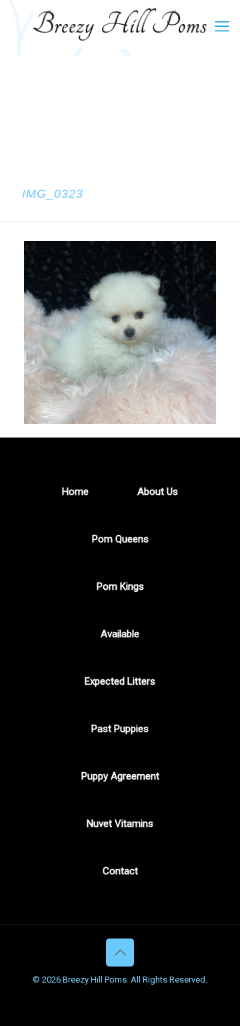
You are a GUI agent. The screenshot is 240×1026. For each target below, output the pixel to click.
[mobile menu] (222, 26)
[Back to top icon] (120, 952)
